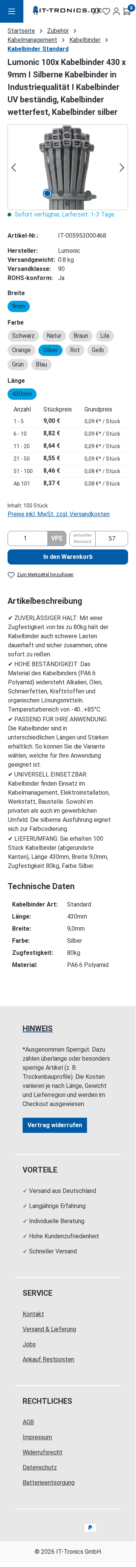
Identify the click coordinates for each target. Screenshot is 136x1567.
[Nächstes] (122, 167)
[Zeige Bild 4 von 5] (88, 193)
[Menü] (11, 11)
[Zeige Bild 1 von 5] (47, 193)
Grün (18, 364)
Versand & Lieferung (49, 1329)
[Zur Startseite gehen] (51, 11)
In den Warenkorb (68, 556)
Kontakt (33, 1314)
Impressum (37, 1437)
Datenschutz (40, 1467)
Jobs (29, 1344)
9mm (18, 306)
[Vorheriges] (13, 167)
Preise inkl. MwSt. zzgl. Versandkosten (59, 514)
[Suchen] (96, 11)
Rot (75, 350)
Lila (104, 335)
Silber (50, 350)
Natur (54, 335)
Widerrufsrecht (43, 1452)
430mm (22, 394)
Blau (41, 364)
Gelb (98, 350)
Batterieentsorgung (49, 1482)
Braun (80, 335)
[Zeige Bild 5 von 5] (68, 203)
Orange (21, 350)
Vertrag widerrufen (55, 1125)
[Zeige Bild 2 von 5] (61, 193)
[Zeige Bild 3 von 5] (75, 193)
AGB (28, 1422)
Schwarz (23, 335)
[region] (68, 167)
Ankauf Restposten (48, 1359)
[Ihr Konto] (116, 11)
